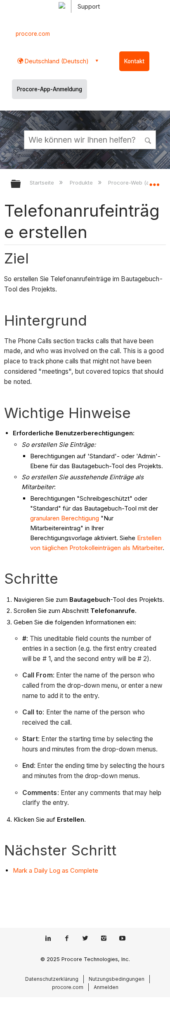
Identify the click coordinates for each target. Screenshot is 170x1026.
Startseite (43, 182)
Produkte (82, 182)
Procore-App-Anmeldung (49, 89)
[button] (148, 139)
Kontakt (134, 61)
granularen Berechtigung (64, 518)
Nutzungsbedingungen (116, 979)
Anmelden (106, 987)
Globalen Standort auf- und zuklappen (154, 181)
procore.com (33, 33)
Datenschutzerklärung (51, 979)
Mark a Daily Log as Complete (55, 870)
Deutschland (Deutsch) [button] (56, 61)
